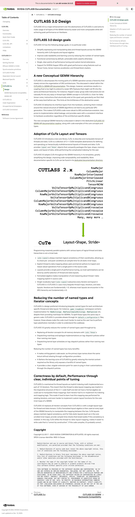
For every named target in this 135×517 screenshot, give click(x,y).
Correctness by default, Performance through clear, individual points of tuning (119, 43)
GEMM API (8, 96)
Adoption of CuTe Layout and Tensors (120, 30)
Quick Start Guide (9, 37)
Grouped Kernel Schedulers (12, 106)
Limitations (6, 47)
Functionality (7, 34)
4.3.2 (55, 9)
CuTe (4, 83)
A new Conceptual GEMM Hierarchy (118, 24)
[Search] (127, 9)
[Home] (32, 15)
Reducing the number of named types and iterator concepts (121, 36)
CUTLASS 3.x (7, 86)
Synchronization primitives (12, 69)
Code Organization (9, 103)
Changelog (6, 22)
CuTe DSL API (7, 44)
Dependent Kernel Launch (12, 76)
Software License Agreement (13, 118)
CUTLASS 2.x (7, 100)
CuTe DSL (6, 40)
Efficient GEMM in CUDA (11, 66)
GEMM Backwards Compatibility (15, 93)
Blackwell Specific (9, 79)
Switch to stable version (85, 3)
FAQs (4, 50)
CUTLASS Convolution (10, 110)
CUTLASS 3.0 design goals (119, 20)
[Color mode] (132, 9)
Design (6, 89)
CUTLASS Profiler (9, 73)
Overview (6, 30)
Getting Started (8, 63)
